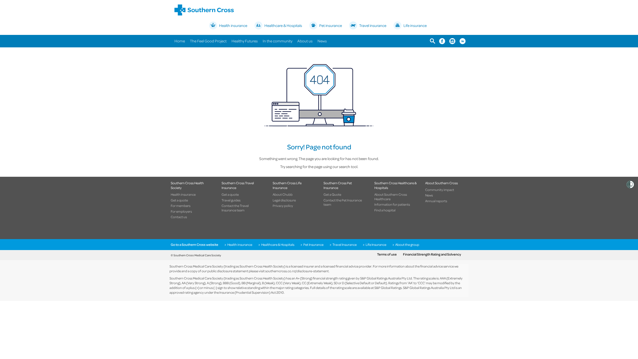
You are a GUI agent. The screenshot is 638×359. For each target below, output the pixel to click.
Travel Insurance (344, 244)
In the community (277, 41)
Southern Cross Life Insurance (287, 185)
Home (179, 41)
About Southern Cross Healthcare (390, 196)
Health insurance (183, 194)
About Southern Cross (441, 182)
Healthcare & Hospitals (277, 244)
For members (180, 205)
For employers (181, 211)
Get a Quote (332, 194)
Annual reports (436, 201)
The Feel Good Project (208, 41)
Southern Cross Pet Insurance (337, 185)
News (322, 41)
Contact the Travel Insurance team (235, 207)
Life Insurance (376, 244)
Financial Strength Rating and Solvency (432, 254)
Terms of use (387, 254)
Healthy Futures (245, 41)
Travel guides (231, 200)
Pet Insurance (313, 244)
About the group (407, 244)
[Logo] (204, 9)
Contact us (179, 217)
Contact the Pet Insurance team (342, 202)
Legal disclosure (284, 200)
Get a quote (179, 200)
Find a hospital (385, 210)
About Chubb (283, 194)
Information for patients (392, 204)
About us (305, 41)
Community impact (439, 189)
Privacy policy (283, 205)
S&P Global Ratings (388, 287)
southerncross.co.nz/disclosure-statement (297, 271)
